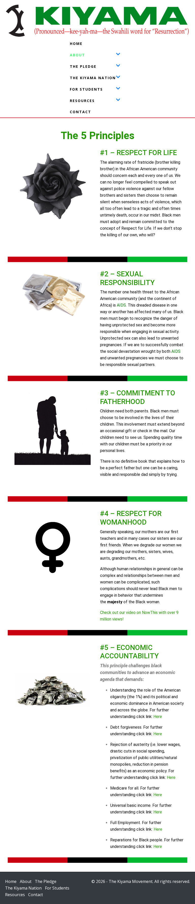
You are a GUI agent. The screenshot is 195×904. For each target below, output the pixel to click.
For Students (86, 89)
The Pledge (83, 66)
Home (76, 43)
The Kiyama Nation (93, 77)
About (77, 55)
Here (157, 716)
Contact (80, 111)
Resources (82, 100)
